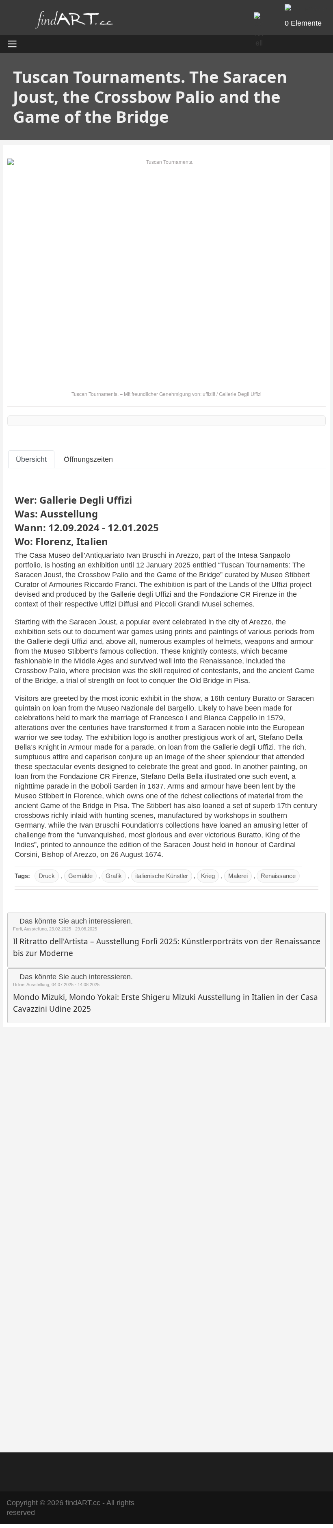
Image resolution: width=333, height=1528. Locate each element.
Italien (92, 541)
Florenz (53, 541)
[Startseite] (74, 21)
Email (25, 1201)
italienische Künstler (161, 875)
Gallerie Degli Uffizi (240, 393)
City (22, 1342)
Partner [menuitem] (175, 1470)
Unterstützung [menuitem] (220, 1470)
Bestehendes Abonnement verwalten (80, 1420)
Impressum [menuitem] (136, 1470)
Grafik (114, 875)
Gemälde (80, 875)
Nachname (32, 1298)
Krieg (208, 875)
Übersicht (31, 459)
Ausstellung (69, 513)
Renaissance (278, 875)
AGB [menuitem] (100, 1470)
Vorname (30, 1255)
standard (46, 1114)
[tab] (31, 459)
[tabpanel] (166, 690)
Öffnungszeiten (88, 459)
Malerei (238, 875)
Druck (47, 875)
